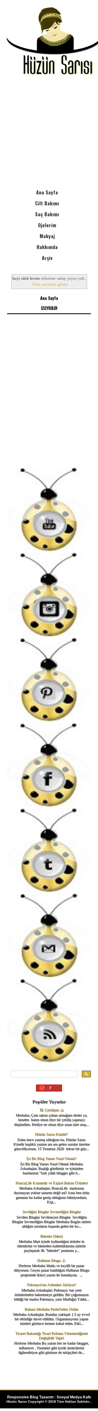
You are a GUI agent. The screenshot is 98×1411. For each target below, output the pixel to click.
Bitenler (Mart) (51, 1236)
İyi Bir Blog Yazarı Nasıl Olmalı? (51, 1158)
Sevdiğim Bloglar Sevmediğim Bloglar (51, 1212)
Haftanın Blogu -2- (51, 1260)
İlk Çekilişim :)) (51, 1110)
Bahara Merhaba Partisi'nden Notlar (51, 1309)
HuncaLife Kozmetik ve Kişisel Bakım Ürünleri (51, 1183)
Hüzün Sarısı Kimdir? (51, 1134)
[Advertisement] (49, 135)
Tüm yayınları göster (50, 284)
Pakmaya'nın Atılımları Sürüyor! (51, 1285)
